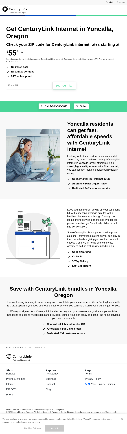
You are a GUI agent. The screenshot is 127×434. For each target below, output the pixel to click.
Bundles (10, 373)
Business (121, 2)
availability (20, 348)
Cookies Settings (32, 428)
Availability (52, 373)
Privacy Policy (93, 379)
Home (9, 348)
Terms (88, 373)
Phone (9, 394)
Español (109, 2)
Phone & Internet (15, 379)
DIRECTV (11, 389)
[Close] (122, 419)
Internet (10, 384)
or (30, 348)
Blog (48, 389)
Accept (54, 428)
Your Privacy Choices (103, 384)
